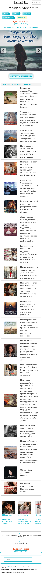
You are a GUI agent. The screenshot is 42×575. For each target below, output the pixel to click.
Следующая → (35, 27)
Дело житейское (21, 24)
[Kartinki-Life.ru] (21, 3)
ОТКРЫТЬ (21, 27)
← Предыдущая (7, 27)
